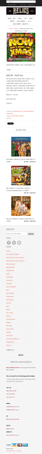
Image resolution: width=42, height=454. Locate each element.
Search (8, 251)
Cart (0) (23, 4)
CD (21, 111)
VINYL (20, 18)
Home (9, 18)
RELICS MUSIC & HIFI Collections (15, 261)
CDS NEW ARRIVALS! (28, 111)
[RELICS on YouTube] (14, 244)
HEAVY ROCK (9, 300)
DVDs (31, 18)
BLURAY (8, 332)
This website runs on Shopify (13, 451)
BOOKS (12, 21)
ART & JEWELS (21, 21)
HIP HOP (8, 303)
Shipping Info (10, 342)
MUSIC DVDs (10, 329)
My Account (12, 4)
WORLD (8, 322)
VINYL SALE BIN (10, 264)
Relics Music (11, 429)
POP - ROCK (9, 313)
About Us (25, 24)
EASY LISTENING (11, 287)
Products (16, 28)
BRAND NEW (16, 111)
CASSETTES (9, 335)
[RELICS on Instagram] (19, 244)
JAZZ (7, 306)
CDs (26, 18)
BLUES (8, 274)
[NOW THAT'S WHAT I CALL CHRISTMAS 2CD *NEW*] (21, 61)
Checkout (31, 4)
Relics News (17, 24)
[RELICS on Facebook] (9, 244)
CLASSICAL (9, 280)
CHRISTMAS (9, 113)
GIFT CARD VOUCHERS (12, 254)
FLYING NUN (9, 296)
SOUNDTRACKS (10, 319)
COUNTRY (9, 283)
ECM (7, 290)
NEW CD (21, 116)
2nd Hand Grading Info (12, 339)
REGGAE (8, 316)
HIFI (15, 18)
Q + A (30, 21)
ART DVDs (9, 326)
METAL (8, 309)
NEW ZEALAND (10, 267)
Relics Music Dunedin (13, 419)
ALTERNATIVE (10, 270)
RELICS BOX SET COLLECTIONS (15, 257)
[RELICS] (21, 11)
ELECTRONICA (10, 293)
